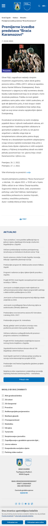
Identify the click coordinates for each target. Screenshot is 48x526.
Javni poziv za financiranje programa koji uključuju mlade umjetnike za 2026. (24, 299)
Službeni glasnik (12, 416)
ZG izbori (9, 400)
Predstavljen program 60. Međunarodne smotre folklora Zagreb (23, 266)
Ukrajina (8, 428)
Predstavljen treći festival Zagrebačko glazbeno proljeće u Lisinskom (23, 365)
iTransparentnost (12, 420)
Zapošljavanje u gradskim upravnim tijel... (22, 440)
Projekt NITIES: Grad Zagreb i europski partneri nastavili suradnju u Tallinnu (23, 281)
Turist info (9, 432)
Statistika (9, 424)
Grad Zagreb (6, 18)
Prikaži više (24, 379)
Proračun (9, 407)
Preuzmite (7, 71)
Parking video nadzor (14, 452)
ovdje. (28, 172)
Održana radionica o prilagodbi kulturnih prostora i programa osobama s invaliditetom (21, 334)
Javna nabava (11, 444)
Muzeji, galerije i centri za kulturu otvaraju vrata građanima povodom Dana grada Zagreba (20, 327)
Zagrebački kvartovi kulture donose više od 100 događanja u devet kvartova (20, 349)
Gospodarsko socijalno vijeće (17, 448)
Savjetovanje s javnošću (15, 436)
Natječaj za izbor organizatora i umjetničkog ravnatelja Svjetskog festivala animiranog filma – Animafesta (23, 372)
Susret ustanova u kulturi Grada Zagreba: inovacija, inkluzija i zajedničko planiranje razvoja (21, 258)
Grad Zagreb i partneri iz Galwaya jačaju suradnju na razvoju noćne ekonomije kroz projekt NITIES (22, 357)
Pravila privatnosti (7, 516)
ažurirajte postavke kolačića (24, 516)
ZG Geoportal (10, 404)
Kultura (15, 18)
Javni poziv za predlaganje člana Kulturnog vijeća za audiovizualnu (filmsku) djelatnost (22, 306)
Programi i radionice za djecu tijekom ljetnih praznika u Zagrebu (22, 274)
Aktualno (23, 18)
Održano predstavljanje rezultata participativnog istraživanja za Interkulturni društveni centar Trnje (21, 251)
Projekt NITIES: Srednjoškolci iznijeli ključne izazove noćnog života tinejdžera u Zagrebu (21, 342)
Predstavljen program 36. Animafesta (17, 320)
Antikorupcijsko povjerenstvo (17, 411)
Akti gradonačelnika (13, 396)
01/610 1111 (24, 493)
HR (43, 6)
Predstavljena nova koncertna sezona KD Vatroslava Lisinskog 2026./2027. (22, 314)
